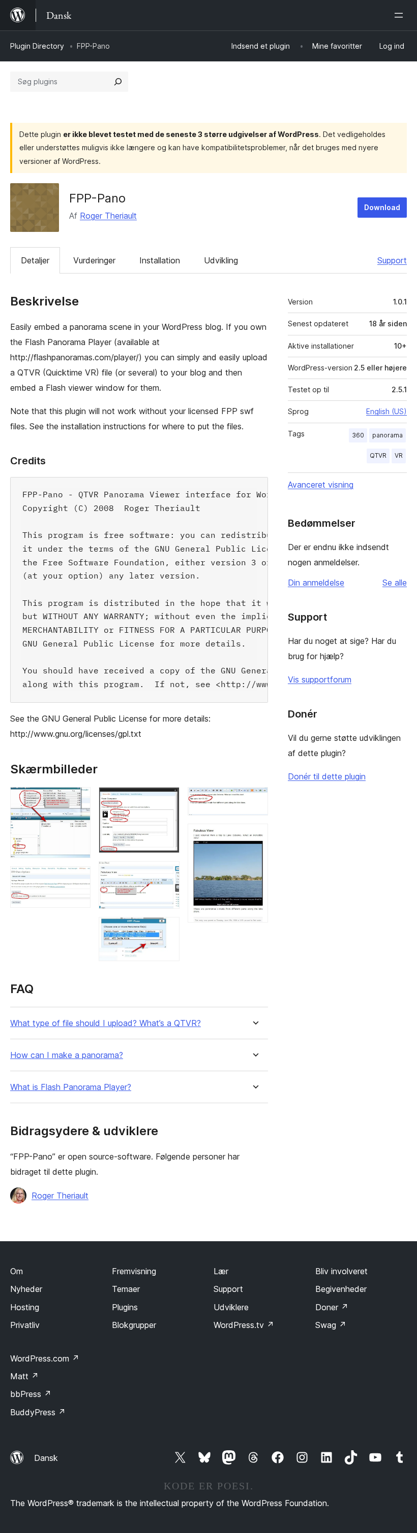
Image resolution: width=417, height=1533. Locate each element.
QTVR (378, 455)
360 (358, 435)
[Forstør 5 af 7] (166, 931)
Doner (331, 1307)
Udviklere (231, 1307)
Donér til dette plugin (327, 776)
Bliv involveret (341, 1271)
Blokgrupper (134, 1325)
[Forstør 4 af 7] (166, 875)
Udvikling (221, 260)
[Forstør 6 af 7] (254, 801)
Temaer (126, 1289)
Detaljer (35, 260)
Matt (24, 1376)
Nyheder (26, 1289)
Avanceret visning (320, 485)
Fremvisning (134, 1271)
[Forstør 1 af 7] (77, 801)
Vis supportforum (319, 679)
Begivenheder (341, 1289)
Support (392, 260)
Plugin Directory (37, 46)
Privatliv (25, 1325)
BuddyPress (38, 1412)
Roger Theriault (108, 216)
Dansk (46, 1458)
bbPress (30, 1394)
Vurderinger (94, 260)
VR (399, 455)
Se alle (394, 582)
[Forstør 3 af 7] (166, 801)
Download (382, 207)
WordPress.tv (244, 1325)
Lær (221, 1271)
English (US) (386, 411)
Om (16, 1271)
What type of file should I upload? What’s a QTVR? (105, 1023)
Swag (330, 1325)
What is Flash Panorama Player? (70, 1087)
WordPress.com (44, 1358)
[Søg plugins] (118, 82)
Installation (159, 260)
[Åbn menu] (400, 15)
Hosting (24, 1307)
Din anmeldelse (316, 582)
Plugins (125, 1307)
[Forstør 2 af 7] (77, 880)
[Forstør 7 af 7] (254, 837)
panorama (387, 435)
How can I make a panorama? (66, 1055)
